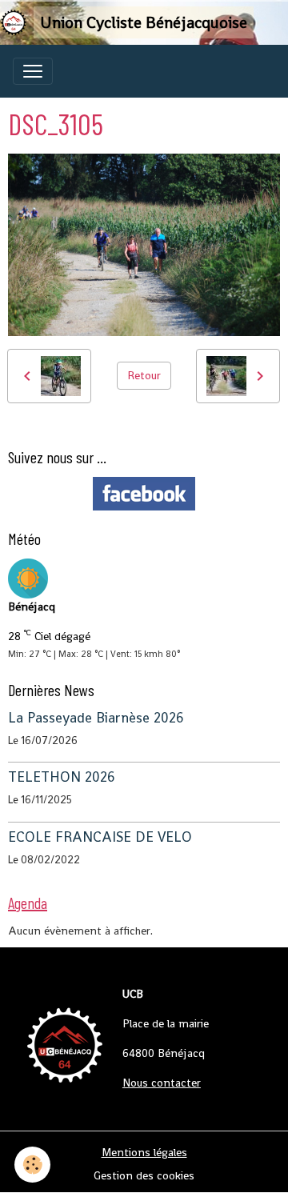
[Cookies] (32, 1165)
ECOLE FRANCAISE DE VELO (100, 837)
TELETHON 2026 (61, 777)
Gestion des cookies (144, 1175)
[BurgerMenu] (33, 71)
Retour (144, 375)
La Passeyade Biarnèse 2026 (96, 718)
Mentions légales (144, 1152)
